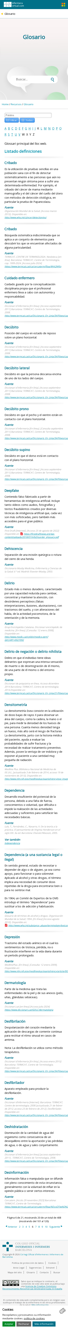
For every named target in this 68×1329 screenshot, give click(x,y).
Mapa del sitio (15, 1272)
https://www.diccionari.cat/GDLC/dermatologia (29, 1009)
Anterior (11, 1226)
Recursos (16, 104)
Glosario (28, 104)
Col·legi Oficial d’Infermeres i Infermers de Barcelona (32, 1255)
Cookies (52, 1262)
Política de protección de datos (27, 1262)
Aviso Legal (18, 1267)
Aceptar (9, 1324)
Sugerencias (35, 1267)
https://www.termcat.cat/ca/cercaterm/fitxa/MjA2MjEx (33, 266)
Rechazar (24, 1324)
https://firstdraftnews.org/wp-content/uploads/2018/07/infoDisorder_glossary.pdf (32, 535)
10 (46, 1226)
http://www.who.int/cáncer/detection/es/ (25, 217)
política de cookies (34, 1318)
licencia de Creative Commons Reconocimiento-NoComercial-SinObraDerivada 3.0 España (32, 1287)
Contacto (44, 1272)
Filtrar (11, 120)
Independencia (12, 843)
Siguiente (56, 1226)
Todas (27, 120)
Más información (44, 1324)
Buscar (56, 1272)
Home (5, 104)
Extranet (50, 1267)
